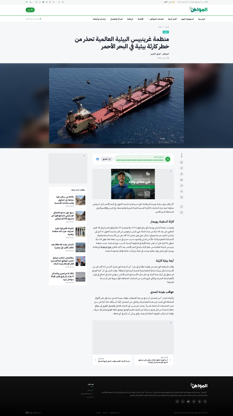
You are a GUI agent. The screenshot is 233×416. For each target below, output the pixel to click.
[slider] (140, 160)
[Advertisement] (133, 337)
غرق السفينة (106, 247)
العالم (160, 27)
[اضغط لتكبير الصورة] (116, 105)
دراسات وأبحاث (99, 19)
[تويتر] (53, 2)
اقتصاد (140, 19)
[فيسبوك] (50, 2)
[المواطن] (198, 9)
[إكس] (181, 174)
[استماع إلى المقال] (181, 212)
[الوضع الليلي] (30, 2)
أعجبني (105, 159)
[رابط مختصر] (181, 191)
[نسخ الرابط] (181, 185)
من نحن (89, 390)
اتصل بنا (89, 397)
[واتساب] (181, 162)
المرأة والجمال (116, 19)
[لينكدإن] (181, 180)
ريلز (29, 9)
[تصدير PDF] (181, 197)
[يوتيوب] (43, 2)
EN (27, 2)
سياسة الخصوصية (86, 393)
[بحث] (62, 2)
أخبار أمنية (172, 19)
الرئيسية (201, 19)
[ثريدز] (36, 2)
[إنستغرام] (46, 2)
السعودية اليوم (187, 19)
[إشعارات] (59, 2)
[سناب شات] (39, 2)
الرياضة (130, 19)
